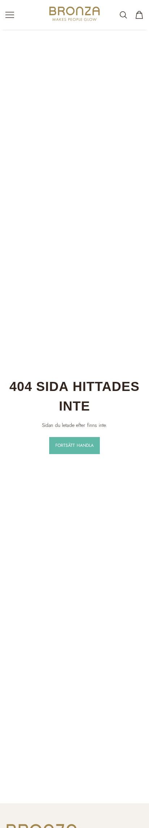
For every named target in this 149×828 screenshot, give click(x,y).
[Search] (123, 15)
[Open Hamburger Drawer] (9, 15)
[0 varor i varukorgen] (139, 15)
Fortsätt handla (74, 445)
